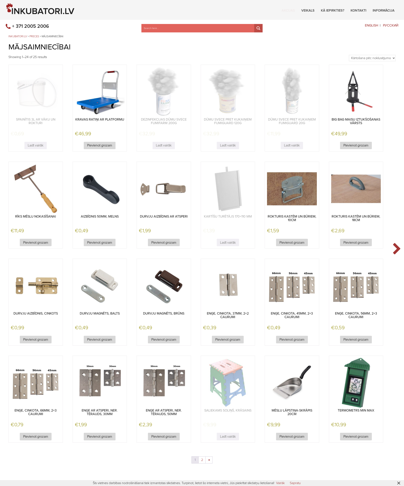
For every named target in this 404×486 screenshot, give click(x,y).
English (371, 25)
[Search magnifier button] (258, 28)
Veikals (308, 10)
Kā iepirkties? (332, 10)
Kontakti (358, 10)
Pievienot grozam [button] (99, 145)
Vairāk (280, 483)
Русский (390, 25)
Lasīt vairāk (35, 145)
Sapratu (295, 483)
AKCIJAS (288, 10)
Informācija (384, 10)
